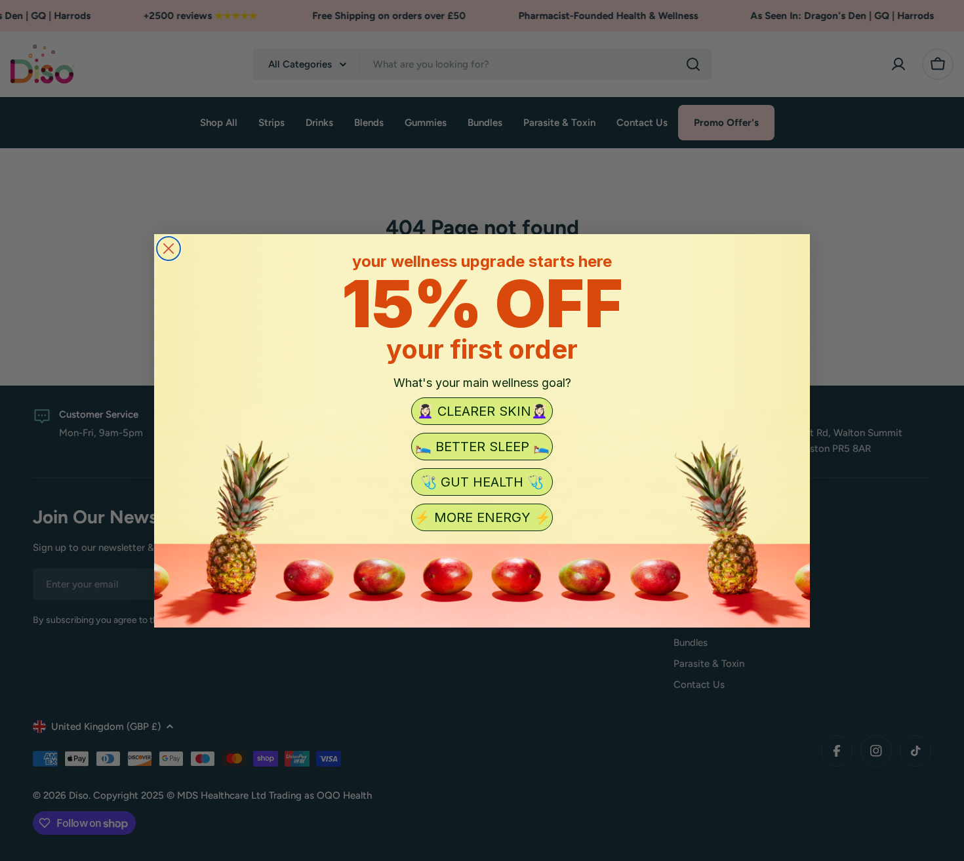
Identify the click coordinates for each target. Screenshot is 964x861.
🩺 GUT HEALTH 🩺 (482, 482)
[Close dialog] (168, 248)
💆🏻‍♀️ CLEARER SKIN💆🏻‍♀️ (482, 411)
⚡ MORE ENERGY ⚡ (482, 517)
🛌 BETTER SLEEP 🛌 (482, 446)
